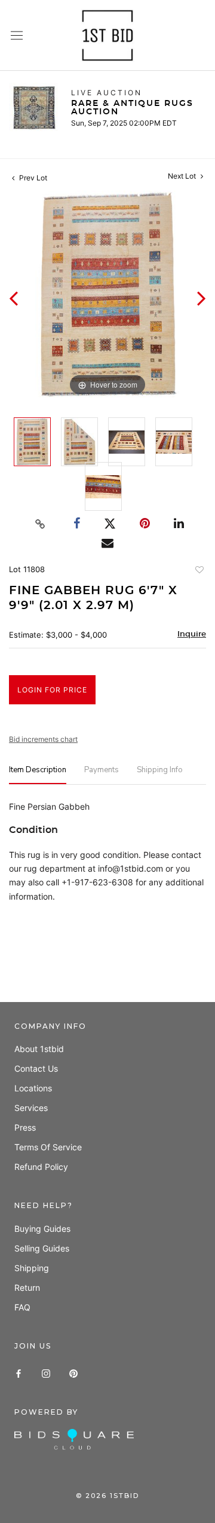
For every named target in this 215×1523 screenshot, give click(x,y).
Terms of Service (48, 1147)
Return (27, 1287)
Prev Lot (32, 177)
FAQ (22, 1307)
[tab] (37, 775)
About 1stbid (39, 1049)
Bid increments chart (43, 739)
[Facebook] (18, 1373)
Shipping (31, 1268)
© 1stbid (107, 1495)
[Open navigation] (17, 35)
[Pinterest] (73, 1373)
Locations (33, 1088)
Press (25, 1127)
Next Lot (183, 175)
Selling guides (41, 1248)
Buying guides (42, 1229)
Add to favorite (199, 571)
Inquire (191, 634)
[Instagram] (46, 1373)
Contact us (36, 1068)
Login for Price (52, 689)
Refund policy (41, 1167)
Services (31, 1108)
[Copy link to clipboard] (40, 524)
